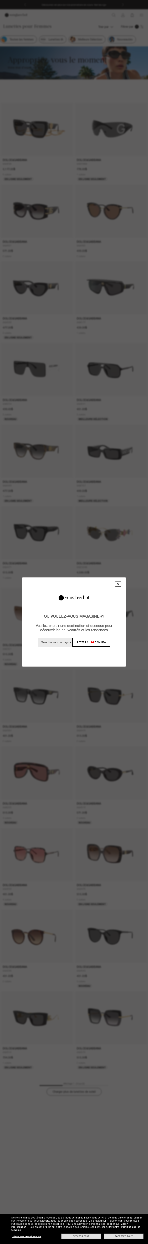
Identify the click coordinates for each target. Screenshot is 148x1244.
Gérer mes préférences (26, 1236)
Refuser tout (81, 1236)
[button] (118, 584)
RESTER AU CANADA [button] (91, 642)
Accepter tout (124, 1236)
